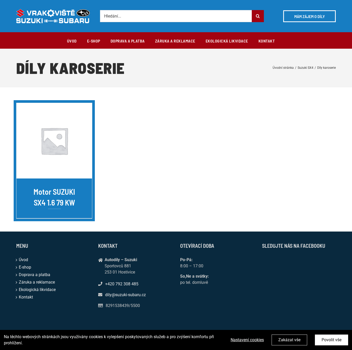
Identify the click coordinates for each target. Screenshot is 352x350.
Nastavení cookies (247, 339)
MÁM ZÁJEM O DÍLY (309, 16)
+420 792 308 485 (121, 283)
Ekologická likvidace (37, 289)
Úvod (23, 259)
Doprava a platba (34, 274)
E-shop (25, 267)
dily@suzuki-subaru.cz (125, 294)
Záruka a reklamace (37, 282)
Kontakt (26, 297)
